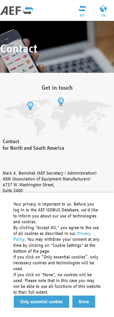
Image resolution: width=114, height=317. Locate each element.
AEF (82, 15)
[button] (41, 302)
